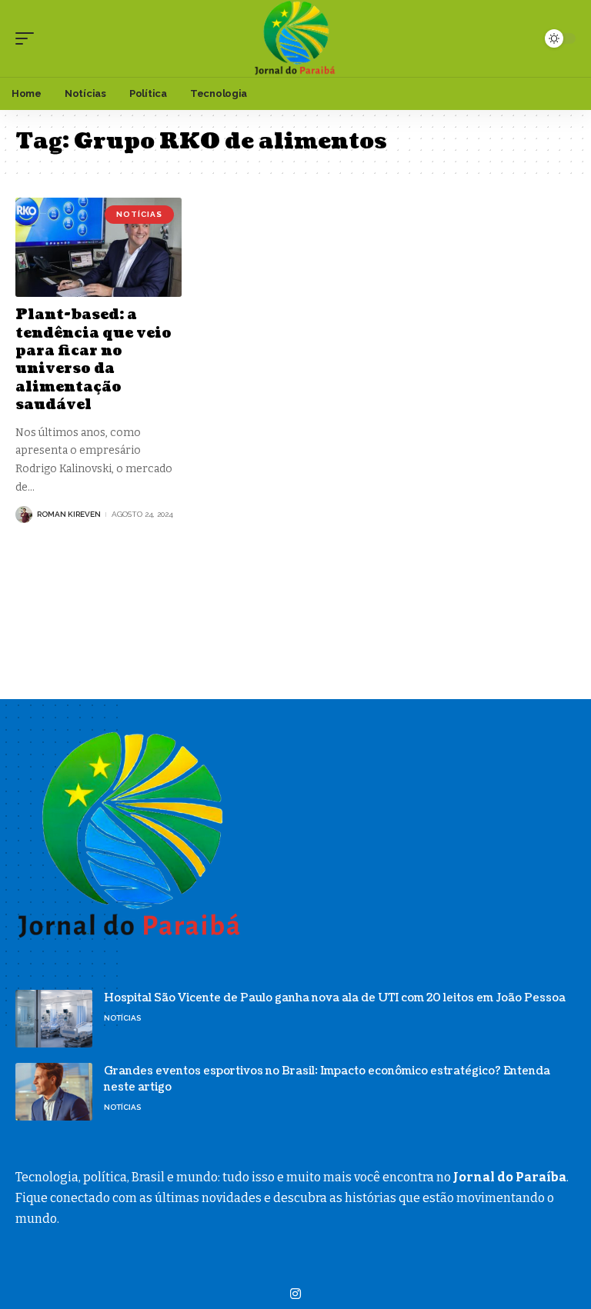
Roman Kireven (69, 514)
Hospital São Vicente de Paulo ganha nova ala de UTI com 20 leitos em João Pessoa (335, 998)
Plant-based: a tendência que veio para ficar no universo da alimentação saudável (93, 360)
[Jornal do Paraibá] (295, 38)
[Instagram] (295, 1294)
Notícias (139, 214)
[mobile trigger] (28, 38)
